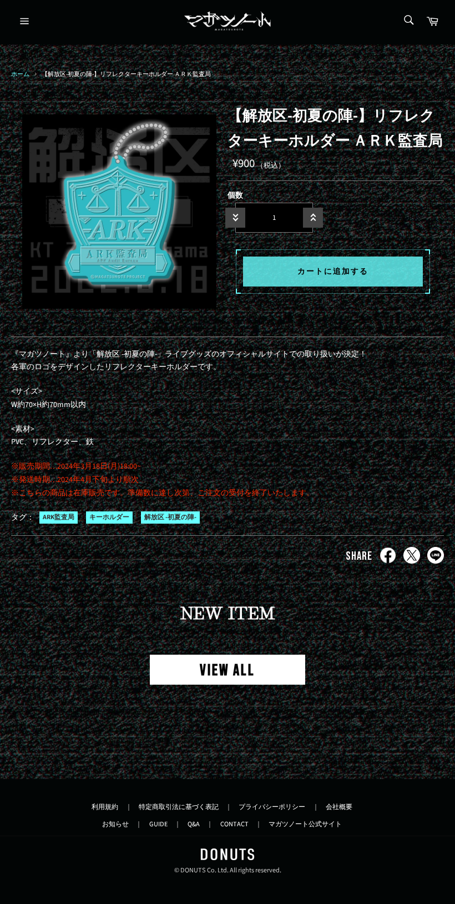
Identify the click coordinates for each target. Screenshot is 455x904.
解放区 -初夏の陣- (170, 518)
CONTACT (234, 824)
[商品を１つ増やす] (313, 218)
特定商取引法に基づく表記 (179, 807)
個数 (235, 195)
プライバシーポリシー (272, 807)
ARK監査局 (58, 518)
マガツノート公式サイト (305, 824)
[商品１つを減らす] (235, 218)
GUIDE (158, 824)
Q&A (194, 824)
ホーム (20, 74)
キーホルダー (109, 518)
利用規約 (105, 807)
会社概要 (339, 807)
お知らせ (115, 824)
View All (227, 670)
